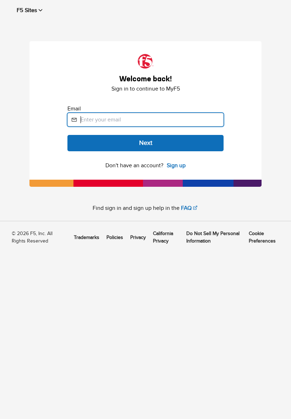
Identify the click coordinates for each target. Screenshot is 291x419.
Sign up (176, 165)
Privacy (138, 237)
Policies (114, 237)
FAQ (186, 208)
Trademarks (86, 237)
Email (74, 108)
